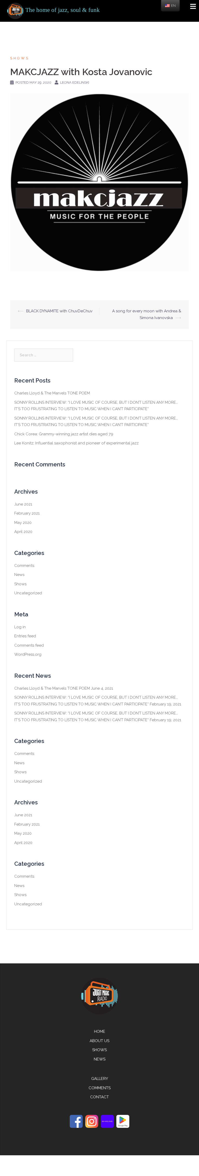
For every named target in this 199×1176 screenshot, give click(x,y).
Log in (20, 627)
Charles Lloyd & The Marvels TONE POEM (52, 393)
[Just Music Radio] (15, 10)
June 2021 (23, 504)
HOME (99, 1031)
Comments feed (29, 645)
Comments (24, 565)
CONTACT (99, 1097)
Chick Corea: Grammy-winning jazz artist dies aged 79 (63, 434)
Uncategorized (28, 593)
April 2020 (23, 531)
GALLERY (99, 1078)
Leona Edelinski (74, 82)
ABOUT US (99, 1040)
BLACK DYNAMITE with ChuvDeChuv (59, 311)
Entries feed (25, 636)
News (19, 574)
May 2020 (23, 522)
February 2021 (27, 513)
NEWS (99, 1059)
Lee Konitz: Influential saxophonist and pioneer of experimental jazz (76, 443)
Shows (19, 58)
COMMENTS (100, 1088)
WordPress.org (27, 654)
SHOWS (99, 1050)
